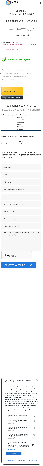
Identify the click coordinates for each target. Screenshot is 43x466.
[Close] (37, 380)
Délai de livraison (13, 110)
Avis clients (33, 110)
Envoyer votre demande (18, 265)
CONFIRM (13, 453)
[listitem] (21, 416)
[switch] (33, 421)
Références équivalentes (21, 106)
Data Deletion (10, 460)
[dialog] (21, 420)
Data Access (21, 460)
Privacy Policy (32, 460)
